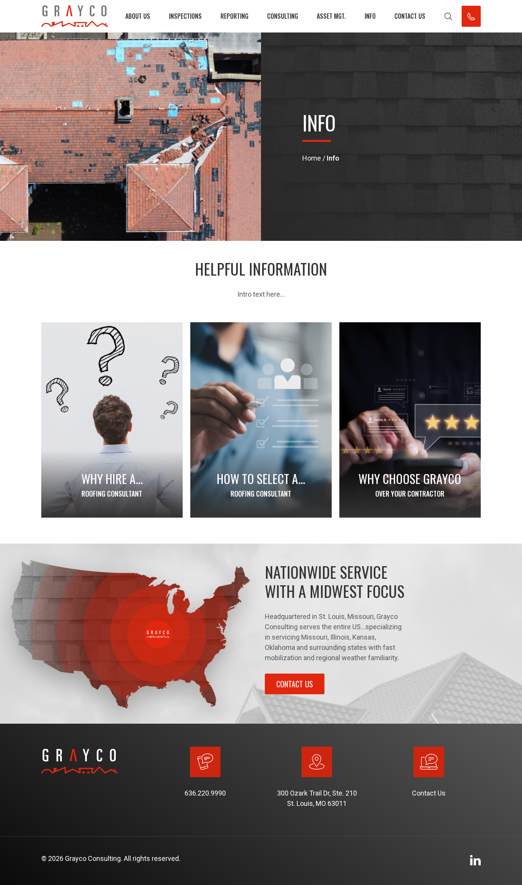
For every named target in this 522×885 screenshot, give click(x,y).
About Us (137, 16)
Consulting (282, 16)
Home (311, 158)
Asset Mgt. (331, 16)
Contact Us (409, 16)
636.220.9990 (205, 793)
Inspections (185, 16)
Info (370, 16)
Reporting (234, 16)
